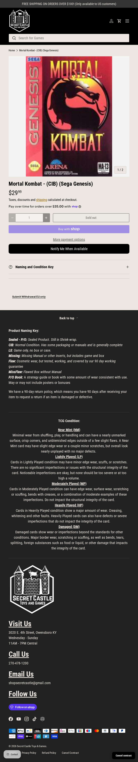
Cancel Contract (70, 752)
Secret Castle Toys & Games (31, 746)
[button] (119, 21)
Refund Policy (49, 752)
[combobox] (69, 38)
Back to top (67, 318)
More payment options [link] (69, 239)
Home (12, 50)
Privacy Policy (29, 752)
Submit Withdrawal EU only (29, 296)
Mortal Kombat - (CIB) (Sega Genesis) (39, 50)
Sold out (91, 218)
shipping (41, 200)
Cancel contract (124, 755)
